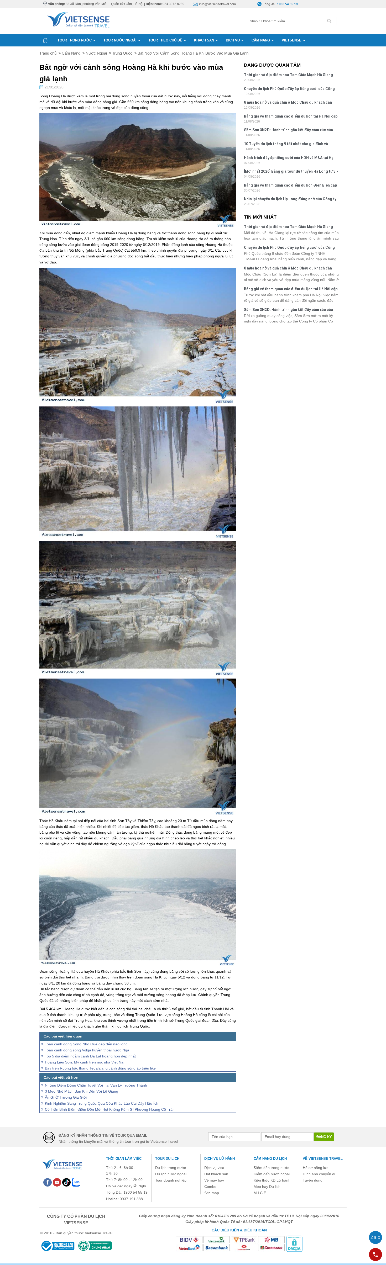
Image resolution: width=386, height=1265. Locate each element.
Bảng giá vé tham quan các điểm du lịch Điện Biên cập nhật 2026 (290, 186)
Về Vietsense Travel (323, 1159)
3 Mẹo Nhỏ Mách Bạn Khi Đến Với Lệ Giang (81, 1091)
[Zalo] (76, 1182)
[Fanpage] (47, 1182)
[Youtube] (57, 1182)
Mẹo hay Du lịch (267, 1186)
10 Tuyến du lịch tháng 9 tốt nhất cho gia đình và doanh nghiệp (286, 144)
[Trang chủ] (45, 40)
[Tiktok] (66, 1182)
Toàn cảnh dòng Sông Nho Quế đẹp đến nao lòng (86, 1044)
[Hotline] (375, 1254)
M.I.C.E (260, 1193)
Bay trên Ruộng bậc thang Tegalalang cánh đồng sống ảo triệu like (100, 1068)
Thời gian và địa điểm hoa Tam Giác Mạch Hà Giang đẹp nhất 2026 (288, 75)
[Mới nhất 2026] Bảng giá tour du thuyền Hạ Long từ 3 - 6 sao (291, 172)
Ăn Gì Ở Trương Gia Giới (66, 1097)
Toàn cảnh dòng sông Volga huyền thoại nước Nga (87, 1050)
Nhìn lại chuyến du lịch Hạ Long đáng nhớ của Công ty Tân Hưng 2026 (290, 199)
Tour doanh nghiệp (170, 1180)
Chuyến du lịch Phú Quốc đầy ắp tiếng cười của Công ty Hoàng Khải (289, 89)
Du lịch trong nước (170, 1168)
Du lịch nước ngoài (170, 1174)
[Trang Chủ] (77, 19)
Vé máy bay (214, 1180)
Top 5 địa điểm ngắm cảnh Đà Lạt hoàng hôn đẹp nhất (90, 1056)
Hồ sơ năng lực (315, 1168)
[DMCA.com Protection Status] (294, 1243)
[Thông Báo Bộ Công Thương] (57, 1245)
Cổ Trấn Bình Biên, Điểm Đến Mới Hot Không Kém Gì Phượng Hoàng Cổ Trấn (110, 1109)
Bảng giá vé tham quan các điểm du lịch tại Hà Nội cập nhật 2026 (290, 117)
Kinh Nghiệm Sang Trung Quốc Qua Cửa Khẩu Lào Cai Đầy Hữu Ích (101, 1103)
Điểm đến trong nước (271, 1168)
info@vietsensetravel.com (217, 4)
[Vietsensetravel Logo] (61, 1163)
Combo (210, 1186)
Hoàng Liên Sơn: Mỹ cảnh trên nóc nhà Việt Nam (86, 1062)
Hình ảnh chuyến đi (319, 1174)
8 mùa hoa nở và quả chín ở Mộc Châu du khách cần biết (288, 103)
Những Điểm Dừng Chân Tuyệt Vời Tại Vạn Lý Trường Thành (96, 1085)
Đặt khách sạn (216, 1174)
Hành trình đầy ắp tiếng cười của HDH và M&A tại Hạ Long (288, 158)
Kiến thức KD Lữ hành (272, 1180)
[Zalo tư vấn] (375, 1237)
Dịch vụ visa (214, 1168)
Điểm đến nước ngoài (272, 1174)
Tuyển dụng (312, 1180)
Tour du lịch (167, 1159)
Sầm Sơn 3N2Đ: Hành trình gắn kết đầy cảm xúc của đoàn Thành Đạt (288, 130)
